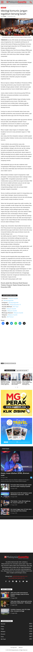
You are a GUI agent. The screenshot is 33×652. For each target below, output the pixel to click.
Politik (2, 629)
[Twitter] (23, 581)
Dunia (2, 636)
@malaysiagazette (8, 300)
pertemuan (10, 363)
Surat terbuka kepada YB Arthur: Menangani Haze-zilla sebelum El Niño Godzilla (16, 383)
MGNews (3, 631)
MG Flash (15, 306)
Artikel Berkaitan (10, 370)
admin (4, 16)
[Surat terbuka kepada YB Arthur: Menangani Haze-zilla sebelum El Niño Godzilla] (16, 376)
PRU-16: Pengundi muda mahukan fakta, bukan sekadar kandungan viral (27, 383)
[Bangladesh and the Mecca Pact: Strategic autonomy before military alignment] (6, 376)
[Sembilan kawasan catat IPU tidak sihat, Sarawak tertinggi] (5, 612)
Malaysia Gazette (13, 298)
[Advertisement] (16, 344)
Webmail (21, 647)
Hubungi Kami (13, 647)
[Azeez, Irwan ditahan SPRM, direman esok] (16, 461)
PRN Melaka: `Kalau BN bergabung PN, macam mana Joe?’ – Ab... (20, 501)
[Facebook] (6, 581)
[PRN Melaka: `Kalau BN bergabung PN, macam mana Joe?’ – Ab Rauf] (5, 503)
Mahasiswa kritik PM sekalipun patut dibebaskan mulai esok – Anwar (21, 493)
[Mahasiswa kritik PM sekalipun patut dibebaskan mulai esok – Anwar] (5, 495)
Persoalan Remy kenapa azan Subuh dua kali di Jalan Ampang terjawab (20, 485)
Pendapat (7, 6)
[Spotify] (13, 581)
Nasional (3, 624)
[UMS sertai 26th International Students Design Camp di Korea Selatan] (5, 595)
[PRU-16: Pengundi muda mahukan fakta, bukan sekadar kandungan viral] (27, 376)
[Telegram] (16, 581)
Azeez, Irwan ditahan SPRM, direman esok (15, 474)
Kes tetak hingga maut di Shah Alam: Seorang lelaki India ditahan (21, 510)
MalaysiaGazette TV (15, 304)
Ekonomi (3, 634)
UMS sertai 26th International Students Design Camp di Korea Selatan (19, 594)
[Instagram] (10, 581)
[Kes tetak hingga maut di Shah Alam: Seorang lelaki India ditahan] (5, 511)
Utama (2, 470)
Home (2, 6)
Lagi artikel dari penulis (21, 370)
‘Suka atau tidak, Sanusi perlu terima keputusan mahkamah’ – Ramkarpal (21, 602)
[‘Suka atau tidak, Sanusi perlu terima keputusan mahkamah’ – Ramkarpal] (5, 603)
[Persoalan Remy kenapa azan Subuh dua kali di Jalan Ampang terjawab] (5, 487)
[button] (30, 2)
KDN (5, 363)
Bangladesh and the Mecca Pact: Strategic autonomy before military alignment (5, 383)
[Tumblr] (20, 581)
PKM (14, 363)
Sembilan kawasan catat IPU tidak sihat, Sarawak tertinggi (20, 610)
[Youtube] (27, 581)
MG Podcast (10, 317)
